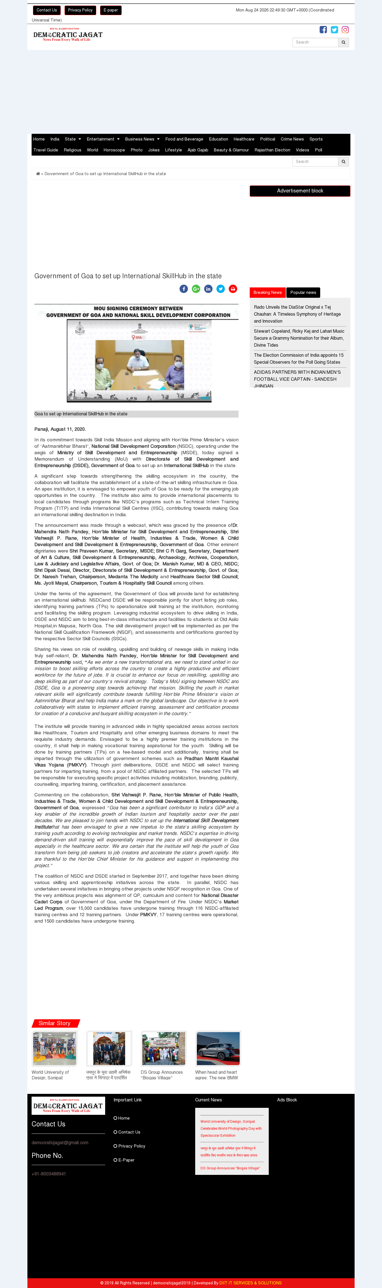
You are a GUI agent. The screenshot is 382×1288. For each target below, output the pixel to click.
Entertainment (100, 139)
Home (39, 139)
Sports (316, 139)
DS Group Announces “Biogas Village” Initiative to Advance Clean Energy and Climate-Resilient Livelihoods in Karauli (231, 1168)
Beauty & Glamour (231, 150)
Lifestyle (173, 150)
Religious (72, 150)
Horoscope (114, 150)
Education (218, 139)
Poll (318, 150)
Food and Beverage (184, 139)
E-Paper (126, 1160)
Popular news (303, 292)
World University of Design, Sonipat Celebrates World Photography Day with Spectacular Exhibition (231, 1121)
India (54, 139)
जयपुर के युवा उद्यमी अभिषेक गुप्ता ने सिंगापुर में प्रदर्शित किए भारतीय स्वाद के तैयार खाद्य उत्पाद (229, 1144)
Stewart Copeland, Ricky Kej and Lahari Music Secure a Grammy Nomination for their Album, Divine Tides (299, 338)
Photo (137, 150)
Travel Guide (45, 150)
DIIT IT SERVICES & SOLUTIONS (251, 1283)
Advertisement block (300, 191)
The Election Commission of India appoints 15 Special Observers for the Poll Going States (299, 359)
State (70, 139)
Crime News (292, 139)
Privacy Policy (80, 10)
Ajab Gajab (198, 150)
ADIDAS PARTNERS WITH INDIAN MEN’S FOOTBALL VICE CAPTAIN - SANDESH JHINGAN (297, 379)
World (92, 150)
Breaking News (268, 292)
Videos (302, 150)
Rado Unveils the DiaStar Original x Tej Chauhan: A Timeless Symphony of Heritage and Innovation (297, 314)
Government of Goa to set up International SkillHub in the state (105, 173)
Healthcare (244, 139)
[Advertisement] (191, 92)
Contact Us (47, 10)
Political (267, 139)
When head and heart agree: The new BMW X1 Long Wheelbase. (216, 1078)
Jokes (154, 150)
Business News (139, 139)
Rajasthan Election (272, 150)
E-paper (111, 10)
